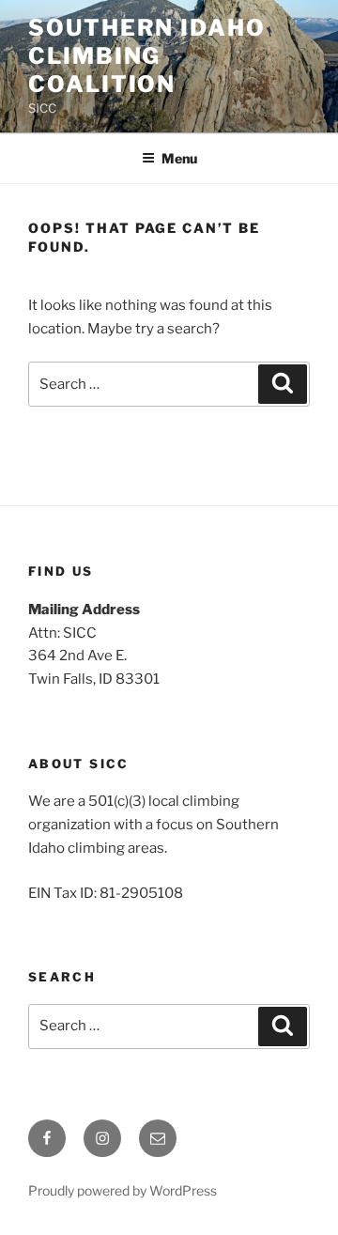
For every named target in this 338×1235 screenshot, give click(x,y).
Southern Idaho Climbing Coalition (147, 56)
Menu (179, 158)
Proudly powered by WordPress (122, 1190)
